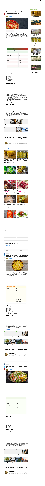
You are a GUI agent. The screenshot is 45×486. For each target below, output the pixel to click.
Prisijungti (40, 0)
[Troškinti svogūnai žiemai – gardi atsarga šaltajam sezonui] (10, 199)
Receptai (5, 173)
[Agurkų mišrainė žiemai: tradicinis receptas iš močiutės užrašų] (22, 199)
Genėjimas (32, 33)
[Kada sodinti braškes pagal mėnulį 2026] (36, 22)
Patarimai (32, 24)
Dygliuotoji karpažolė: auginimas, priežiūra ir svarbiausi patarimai (35, 71)
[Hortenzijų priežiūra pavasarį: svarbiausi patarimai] (36, 50)
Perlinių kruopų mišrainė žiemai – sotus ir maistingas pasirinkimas (17, 367)
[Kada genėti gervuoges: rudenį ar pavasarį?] (36, 31)
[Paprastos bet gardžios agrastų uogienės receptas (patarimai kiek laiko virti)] (22, 214)
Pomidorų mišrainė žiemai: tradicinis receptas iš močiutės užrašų (9, 219)
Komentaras (5, 230)
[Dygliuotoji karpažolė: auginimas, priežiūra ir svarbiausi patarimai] (36, 67)
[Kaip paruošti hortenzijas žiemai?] (36, 58)
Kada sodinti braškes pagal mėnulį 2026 (36, 26)
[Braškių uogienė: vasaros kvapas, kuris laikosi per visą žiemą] (10, 184)
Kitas (7, 224)
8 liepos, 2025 (10, 191)
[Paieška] (37, 0)
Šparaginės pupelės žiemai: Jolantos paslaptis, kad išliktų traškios (9, 160)
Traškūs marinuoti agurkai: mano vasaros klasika (22, 175)
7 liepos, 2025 (10, 176)
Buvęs (5, 224)
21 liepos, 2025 (10, 161)
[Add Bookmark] (4, 17)
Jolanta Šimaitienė (10, 16)
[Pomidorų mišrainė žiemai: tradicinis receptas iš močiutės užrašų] (10, 214)
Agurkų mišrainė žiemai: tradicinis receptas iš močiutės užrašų (21, 205)
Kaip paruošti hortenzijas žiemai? (35, 62)
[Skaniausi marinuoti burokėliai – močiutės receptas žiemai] (22, 184)
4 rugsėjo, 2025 (23, 191)
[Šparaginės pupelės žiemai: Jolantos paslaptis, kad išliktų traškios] (10, 154)
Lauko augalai (32, 69)
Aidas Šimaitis (6, 176)
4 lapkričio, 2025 (10, 17)
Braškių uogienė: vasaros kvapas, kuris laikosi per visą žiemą (9, 190)
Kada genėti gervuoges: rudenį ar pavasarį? (35, 35)
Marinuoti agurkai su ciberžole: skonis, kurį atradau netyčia (9, 175)
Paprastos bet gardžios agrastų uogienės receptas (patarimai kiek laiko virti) (22, 219)
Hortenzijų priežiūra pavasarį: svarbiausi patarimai (36, 54)
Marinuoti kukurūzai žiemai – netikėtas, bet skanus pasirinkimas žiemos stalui (17, 255)
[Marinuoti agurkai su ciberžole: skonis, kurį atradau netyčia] (10, 170)
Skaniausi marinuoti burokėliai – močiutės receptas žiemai (22, 190)
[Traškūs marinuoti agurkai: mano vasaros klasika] (22, 170)
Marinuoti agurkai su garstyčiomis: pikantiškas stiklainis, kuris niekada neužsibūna (22, 160)
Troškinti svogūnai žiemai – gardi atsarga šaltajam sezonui (9, 205)
